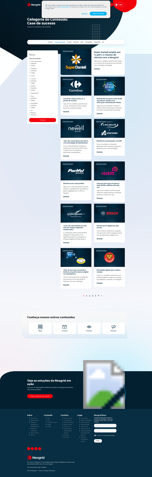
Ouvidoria (66, 437)
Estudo (50, 42)
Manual (33, 113)
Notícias (32, 435)
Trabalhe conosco (35, 420)
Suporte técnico (68, 420)
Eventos (49, 426)
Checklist (97, 42)
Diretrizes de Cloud (85, 428)
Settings (85, 13)
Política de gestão (85, 424)
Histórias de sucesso (52, 422)
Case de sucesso (60, 42)
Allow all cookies (98, 13)
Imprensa (66, 435)
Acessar (97, 69)
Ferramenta (34, 93)
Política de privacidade (86, 420)
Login (120, 4)
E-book (69, 42)
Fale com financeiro (68, 422)
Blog (48, 418)
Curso (33, 76)
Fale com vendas (68, 418)
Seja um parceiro (35, 433)
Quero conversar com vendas (40, 396)
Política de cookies (85, 422)
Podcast (76, 42)
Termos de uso (84, 426)
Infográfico (88, 42)
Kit (103, 42)
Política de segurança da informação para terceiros (86, 433)
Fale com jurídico (68, 424)
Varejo (33, 65)
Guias (48, 420)
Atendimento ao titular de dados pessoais (68, 431)
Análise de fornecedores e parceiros (84, 439)
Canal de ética (84, 418)
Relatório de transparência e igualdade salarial (35, 424)
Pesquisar (42, 120)
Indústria (33, 63)
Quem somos (34, 418)
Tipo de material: (35, 58)
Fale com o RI (67, 426)
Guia (81, 42)
